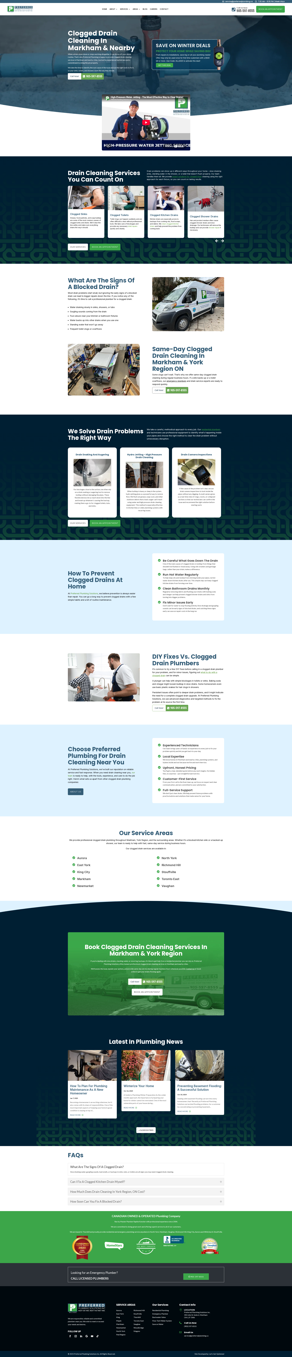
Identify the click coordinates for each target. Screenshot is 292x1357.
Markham (84, 879)
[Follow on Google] (86, 1336)
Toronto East (170, 879)
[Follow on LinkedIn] (81, 1336)
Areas (135, 9)
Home (104, 9)
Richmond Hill (171, 865)
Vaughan (168, 886)
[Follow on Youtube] (92, 1336)
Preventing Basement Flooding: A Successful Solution (199, 1087)
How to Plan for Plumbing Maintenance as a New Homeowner (88, 1089)
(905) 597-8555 (190, 1326)
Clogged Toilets (119, 215)
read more (75, 1115)
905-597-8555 (197, 1277)
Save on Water (157, 1324)
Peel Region (120, 1334)
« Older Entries (146, 1130)
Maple (118, 1321)
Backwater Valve (159, 1317)
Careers (153, 9)
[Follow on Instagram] (75, 1336)
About (112, 9)
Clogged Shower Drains (204, 216)
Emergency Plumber (160, 1314)
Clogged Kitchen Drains (164, 215)
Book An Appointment (270, 9)
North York (169, 858)
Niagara (137, 1331)
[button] (216, 241)
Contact (164, 9)
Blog (145, 9)
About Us (75, 792)
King (118, 1317)
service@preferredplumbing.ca (196, 1336)
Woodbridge (139, 1328)
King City (83, 872)
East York (83, 865)
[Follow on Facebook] (70, 1336)
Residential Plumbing (160, 1310)
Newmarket (85, 886)
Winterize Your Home (139, 1086)
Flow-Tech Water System (162, 1321)
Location (189, 1309)
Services (124, 9)
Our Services (78, 247)
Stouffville (169, 872)
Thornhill (137, 1317)
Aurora (82, 858)
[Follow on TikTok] (97, 1336)
